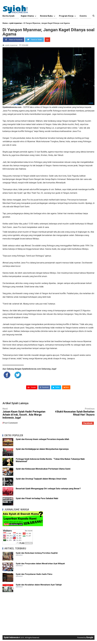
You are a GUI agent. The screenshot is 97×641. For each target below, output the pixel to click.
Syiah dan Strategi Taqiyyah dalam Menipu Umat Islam (41, 479)
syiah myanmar (11, 45)
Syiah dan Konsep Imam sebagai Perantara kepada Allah (42, 439)
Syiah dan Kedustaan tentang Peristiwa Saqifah (37, 553)
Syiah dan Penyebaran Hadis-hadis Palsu (34, 574)
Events (83, 16)
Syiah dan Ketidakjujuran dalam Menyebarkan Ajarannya (42, 449)
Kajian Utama (27, 16)
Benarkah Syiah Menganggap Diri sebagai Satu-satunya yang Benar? (48, 488)
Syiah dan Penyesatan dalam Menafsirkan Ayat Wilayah (40, 563)
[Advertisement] (48, 612)
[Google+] (47, 39)
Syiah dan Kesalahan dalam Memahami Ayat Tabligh (39, 585)
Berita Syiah (9, 16)
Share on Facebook (15, 40)
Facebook (45, 387)
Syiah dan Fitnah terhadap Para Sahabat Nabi (37, 498)
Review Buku (46, 16)
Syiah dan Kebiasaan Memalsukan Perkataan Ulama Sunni (43, 469)
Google (33, 387)
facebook (87, 423)
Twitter (57, 387)
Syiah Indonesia (11, 637)
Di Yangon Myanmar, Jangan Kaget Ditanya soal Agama (48, 32)
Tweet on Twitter (36, 40)
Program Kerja (66, 16)
